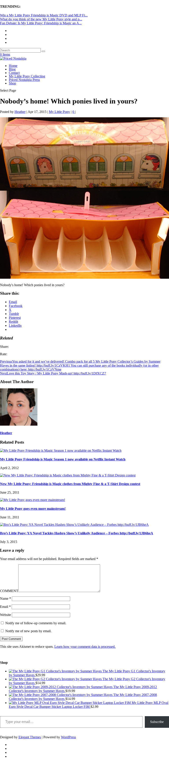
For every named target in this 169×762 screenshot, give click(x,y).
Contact (14, 73)
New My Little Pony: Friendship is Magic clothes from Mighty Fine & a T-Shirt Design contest (70, 484)
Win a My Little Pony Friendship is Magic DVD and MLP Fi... (44, 15)
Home (13, 66)
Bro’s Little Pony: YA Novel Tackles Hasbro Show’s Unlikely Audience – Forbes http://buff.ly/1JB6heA (76, 533)
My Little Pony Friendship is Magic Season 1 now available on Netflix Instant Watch (62, 459)
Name (5, 598)
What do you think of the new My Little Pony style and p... (41, 19)
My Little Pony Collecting (27, 76)
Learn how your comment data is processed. (85, 646)
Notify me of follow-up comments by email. (35, 623)
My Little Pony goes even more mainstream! (33, 508)
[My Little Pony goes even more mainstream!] (32, 500)
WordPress (68, 737)
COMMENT (9, 591)
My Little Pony (59, 112)
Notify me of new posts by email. (28, 631)
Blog (12, 69)
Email (5, 607)
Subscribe (157, 722)
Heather (20, 112)
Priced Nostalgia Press (24, 80)
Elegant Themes (29, 737)
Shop (12, 83)
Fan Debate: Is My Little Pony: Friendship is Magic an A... (41, 23)
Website (5, 615)
